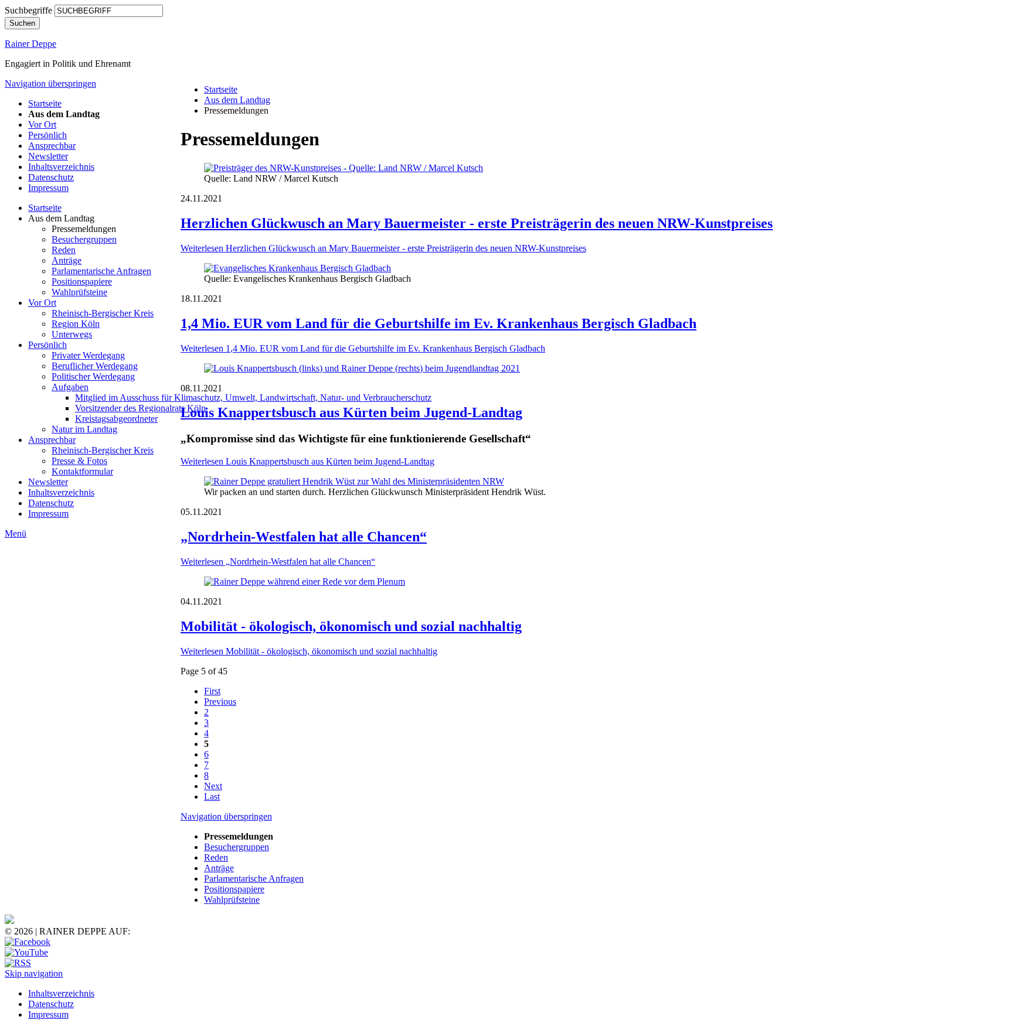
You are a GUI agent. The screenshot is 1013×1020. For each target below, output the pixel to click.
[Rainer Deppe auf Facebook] (27, 942)
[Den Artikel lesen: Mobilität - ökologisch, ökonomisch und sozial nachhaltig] (304, 581)
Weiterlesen (383, 248)
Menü (15, 533)
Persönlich (47, 135)
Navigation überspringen (50, 83)
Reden (64, 250)
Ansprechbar (52, 146)
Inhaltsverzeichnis (61, 167)
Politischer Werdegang (93, 376)
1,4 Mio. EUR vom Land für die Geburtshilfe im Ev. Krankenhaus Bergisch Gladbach (438, 323)
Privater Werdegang (88, 355)
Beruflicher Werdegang (95, 366)
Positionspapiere (82, 281)
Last (212, 796)
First (212, 691)
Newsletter (48, 156)
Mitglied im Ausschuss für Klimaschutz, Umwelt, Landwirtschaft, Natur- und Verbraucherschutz (253, 397)
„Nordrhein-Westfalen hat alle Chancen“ (304, 536)
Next (213, 786)
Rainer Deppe (30, 44)
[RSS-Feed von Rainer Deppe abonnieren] (18, 963)
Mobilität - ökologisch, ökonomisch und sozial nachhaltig (351, 626)
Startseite (45, 103)
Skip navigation (34, 973)
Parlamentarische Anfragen (101, 271)
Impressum (48, 188)
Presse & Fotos (79, 461)
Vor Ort (42, 124)
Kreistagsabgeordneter (116, 419)
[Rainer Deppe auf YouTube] (26, 952)
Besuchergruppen (84, 239)
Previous (220, 702)
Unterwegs (72, 334)
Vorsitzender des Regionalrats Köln (140, 408)
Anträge (66, 260)
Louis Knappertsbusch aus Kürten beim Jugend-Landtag (351, 412)
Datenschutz (51, 177)
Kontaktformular (82, 471)
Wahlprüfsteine (79, 292)
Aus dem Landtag (237, 100)
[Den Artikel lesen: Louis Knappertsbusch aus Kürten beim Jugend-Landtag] (362, 368)
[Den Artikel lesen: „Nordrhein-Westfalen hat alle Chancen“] (354, 481)
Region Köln (76, 324)
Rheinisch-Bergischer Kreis (103, 313)
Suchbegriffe (28, 10)
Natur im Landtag (84, 429)
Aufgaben (70, 387)
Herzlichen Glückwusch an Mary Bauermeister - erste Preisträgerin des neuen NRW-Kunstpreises (477, 223)
